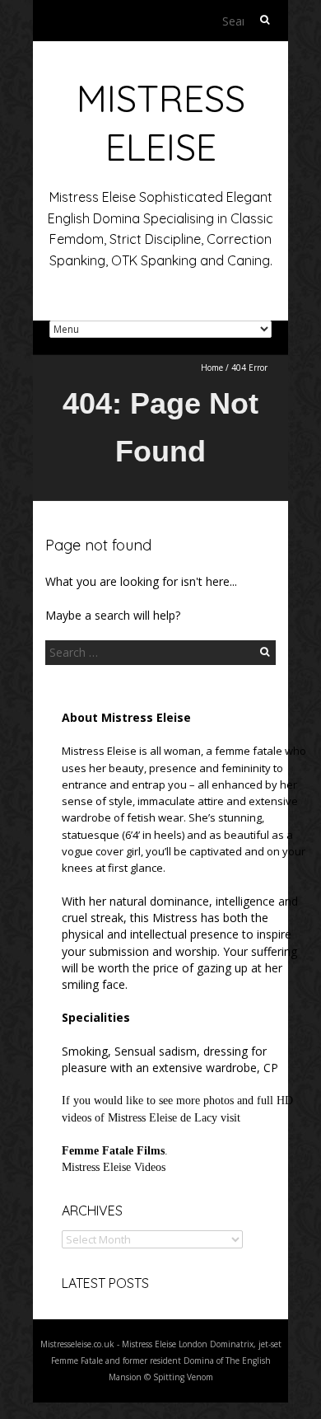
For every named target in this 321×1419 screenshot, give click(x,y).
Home (212, 367)
